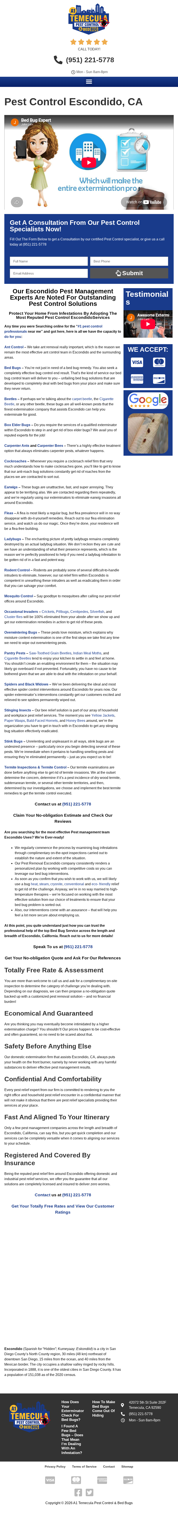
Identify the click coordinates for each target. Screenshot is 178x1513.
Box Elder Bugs (17, 425)
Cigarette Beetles (17, 658)
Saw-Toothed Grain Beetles (50, 653)
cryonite (56, 884)
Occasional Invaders (21, 612)
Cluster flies (13, 617)
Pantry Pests (14, 653)
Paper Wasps (14, 720)
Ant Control (13, 347)
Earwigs (11, 487)
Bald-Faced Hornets (42, 720)
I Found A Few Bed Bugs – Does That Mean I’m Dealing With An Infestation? (72, 1439)
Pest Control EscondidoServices (77, 317)
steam (44, 884)
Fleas (8, 513)
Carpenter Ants (16, 445)
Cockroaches (15, 461)
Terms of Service (84, 1466)
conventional (74, 884)
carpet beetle (82, 399)
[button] (89, 81)
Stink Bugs (13, 741)
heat (34, 884)
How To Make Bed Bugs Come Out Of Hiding (103, 1408)
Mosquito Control (18, 596)
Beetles (10, 399)
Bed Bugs (12, 368)
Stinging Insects (17, 710)
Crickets (48, 612)
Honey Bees (75, 720)
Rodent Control (17, 570)
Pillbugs (62, 612)
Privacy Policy (55, 1466)
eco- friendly (101, 884)
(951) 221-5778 (34, 244)
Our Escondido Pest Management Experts (61, 294)
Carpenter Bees (50, 445)
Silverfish (97, 612)
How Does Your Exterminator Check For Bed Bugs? (72, 1411)
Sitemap (127, 1466)
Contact (42, 1195)
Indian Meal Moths (87, 653)
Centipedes (79, 612)
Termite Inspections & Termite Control (35, 767)
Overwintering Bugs (20, 632)
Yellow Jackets (102, 715)
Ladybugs (12, 539)
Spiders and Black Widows (26, 684)
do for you (12, 337)
